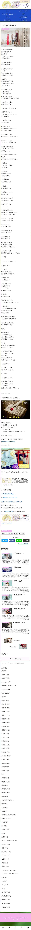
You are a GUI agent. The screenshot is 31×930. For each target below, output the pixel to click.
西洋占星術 (5, 533)
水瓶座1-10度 (5, 770)
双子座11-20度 (5, 752)
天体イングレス (6, 689)
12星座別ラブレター (7, 530)
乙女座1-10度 (5, 733)
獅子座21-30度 (6, 722)
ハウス (3, 833)
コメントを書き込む (15, 658)
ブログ (3, 888)
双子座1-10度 (5, 741)
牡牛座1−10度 (5, 708)
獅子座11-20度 (5, 711)
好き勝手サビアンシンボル (9, 685)
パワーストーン (6, 855)
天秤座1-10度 (5, 767)
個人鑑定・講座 (6, 892)
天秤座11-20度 (5, 778)
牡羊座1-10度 (5, 866)
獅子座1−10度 (5, 700)
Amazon (7, 511)
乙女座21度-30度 (6, 755)
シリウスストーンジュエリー (9, 870)
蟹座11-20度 (5, 796)
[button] (26, 540)
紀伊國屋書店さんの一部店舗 (9, 497)
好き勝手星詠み (6, 899)
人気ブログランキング (6, 523)
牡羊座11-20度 (5, 678)
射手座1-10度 (5, 674)
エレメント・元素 (6, 682)
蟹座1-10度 (5, 785)
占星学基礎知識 (6, 829)
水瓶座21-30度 (6, 792)
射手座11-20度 (5, 704)
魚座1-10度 (5, 807)
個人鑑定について (6, 818)
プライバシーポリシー (8, 800)
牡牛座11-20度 (5, 719)
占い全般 (4, 826)
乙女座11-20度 (5, 744)
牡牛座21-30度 (6, 730)
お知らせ (4, 877)
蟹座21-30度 (5, 811)
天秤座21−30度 (6, 789)
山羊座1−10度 (5, 737)
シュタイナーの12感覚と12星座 (10, 874)
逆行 (3, 774)
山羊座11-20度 (5, 748)
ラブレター (22, 533)
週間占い (4, 696)
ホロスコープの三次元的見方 (9, 840)
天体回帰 (4, 671)
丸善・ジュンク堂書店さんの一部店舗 (11, 501)
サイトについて (6, 907)
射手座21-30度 (6, 726)
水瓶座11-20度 (5, 781)
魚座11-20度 (5, 822)
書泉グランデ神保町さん (8, 494)
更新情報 (4, 881)
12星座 (16, 533)
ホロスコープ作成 (6, 851)
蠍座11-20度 (5, 848)
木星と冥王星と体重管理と (9, 814)
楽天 (12, 511)
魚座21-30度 (5, 837)
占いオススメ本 (6, 903)
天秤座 (11, 533)
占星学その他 (5, 859)
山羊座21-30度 (6, 759)
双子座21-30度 (6, 763)
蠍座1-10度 (5, 803)
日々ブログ (5, 885)
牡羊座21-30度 (6, 693)
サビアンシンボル (6, 844)
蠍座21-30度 (5, 862)
